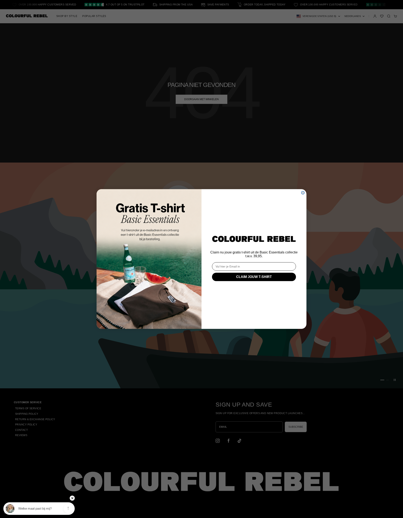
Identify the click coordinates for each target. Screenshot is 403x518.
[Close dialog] (302, 192)
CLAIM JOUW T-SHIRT (254, 277)
